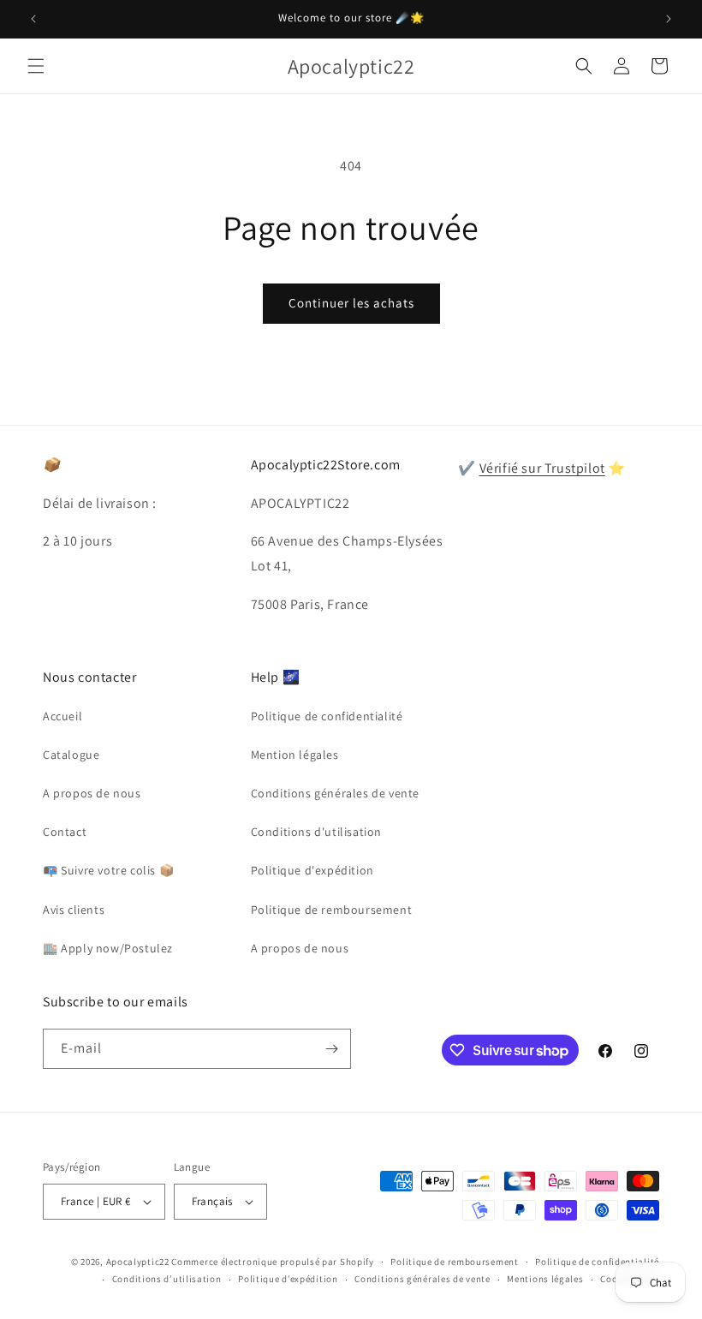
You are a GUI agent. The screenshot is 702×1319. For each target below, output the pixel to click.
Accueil (62, 716)
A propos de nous (92, 793)
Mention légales (295, 754)
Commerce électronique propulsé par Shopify (272, 1262)
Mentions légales (545, 1279)
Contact (64, 831)
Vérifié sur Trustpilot (542, 468)
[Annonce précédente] (33, 19)
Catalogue (71, 754)
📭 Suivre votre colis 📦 (108, 870)
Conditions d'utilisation (316, 831)
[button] (36, 66)
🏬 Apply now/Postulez (108, 948)
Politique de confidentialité (327, 716)
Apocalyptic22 (138, 1262)
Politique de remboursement (332, 909)
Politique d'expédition (312, 870)
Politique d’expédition (287, 1279)
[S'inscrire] (331, 1049)
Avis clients (73, 909)
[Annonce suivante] (668, 19)
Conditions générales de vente (335, 793)
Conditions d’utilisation (167, 1279)
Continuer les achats (351, 303)
